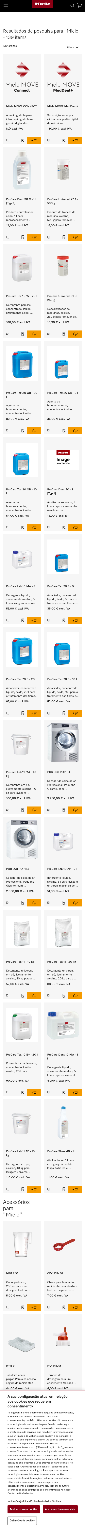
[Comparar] (11, 140)
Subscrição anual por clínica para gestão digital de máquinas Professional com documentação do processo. (63, 119)
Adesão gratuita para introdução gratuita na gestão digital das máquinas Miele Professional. (20, 119)
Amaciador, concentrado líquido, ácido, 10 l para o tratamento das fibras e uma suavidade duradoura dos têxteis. (63, 692)
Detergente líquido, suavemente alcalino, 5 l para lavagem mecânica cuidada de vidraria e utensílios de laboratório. (21, 599)
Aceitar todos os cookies (24, 1509)
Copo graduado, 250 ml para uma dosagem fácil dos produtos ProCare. (17, 1286)
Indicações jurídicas (19, 1501)
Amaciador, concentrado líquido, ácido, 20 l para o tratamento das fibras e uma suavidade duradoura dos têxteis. (21, 692)
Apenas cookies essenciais (60, 1509)
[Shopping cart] (79, 6)
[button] (14, 6)
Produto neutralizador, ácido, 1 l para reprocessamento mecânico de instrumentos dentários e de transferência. (21, 216)
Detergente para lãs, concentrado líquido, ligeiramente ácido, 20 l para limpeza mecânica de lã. (19, 309)
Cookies (56, 1501)
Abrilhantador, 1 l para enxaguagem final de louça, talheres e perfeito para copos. (61, 1164)
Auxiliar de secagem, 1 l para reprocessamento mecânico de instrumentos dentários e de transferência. (62, 506)
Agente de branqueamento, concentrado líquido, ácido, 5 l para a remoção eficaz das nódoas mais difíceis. (60, 406)
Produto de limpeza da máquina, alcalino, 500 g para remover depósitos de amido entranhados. (61, 216)
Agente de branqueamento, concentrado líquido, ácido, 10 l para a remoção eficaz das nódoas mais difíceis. (19, 506)
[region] (42, 1459)
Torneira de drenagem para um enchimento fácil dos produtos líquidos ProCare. (60, 1379)
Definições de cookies (22, 1520)
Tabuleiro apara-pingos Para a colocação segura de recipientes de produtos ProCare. (22, 1379)
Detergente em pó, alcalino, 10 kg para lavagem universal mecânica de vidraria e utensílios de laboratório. (21, 1168)
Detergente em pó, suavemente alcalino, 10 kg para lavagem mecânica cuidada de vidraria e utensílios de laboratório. (21, 789)
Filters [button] (70, 47)
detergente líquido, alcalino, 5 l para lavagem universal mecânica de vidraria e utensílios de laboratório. (63, 882)
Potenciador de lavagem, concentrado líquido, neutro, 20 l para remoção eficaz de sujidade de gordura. (22, 1067)
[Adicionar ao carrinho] (34, 140)
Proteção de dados (40, 1501)
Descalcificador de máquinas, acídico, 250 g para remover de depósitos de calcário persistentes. (62, 313)
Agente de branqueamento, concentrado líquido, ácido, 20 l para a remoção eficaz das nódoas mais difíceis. (19, 409)
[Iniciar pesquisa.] (72, 5)
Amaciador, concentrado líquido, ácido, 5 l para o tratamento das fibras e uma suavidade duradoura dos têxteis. (62, 599)
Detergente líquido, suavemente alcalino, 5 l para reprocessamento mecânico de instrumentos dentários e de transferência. (62, 1071)
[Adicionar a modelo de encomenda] (22, 140)
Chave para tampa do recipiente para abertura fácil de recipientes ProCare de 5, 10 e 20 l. (62, 1286)
